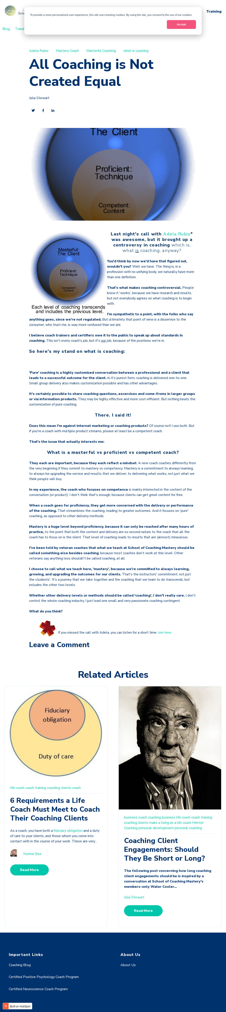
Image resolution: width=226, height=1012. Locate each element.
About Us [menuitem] (128, 965)
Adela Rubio (38, 50)
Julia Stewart (39, 98)
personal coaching (188, 828)
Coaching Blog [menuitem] (20, 965)
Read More (29, 869)
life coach (17, 787)
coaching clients (59, 787)
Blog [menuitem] (6, 28)
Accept (181, 24)
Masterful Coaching (101, 50)
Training (214, 11)
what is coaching (136, 50)
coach (76, 787)
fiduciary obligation (68, 830)
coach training (35, 787)
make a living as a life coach (170, 822)
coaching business (161, 817)
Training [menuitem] (21, 28)
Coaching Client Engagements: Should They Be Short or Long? (164, 849)
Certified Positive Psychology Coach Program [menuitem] (44, 976)
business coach (135, 817)
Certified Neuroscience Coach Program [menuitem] (38, 989)
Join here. (165, 632)
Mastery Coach (67, 50)
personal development (156, 828)
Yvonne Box (32, 853)
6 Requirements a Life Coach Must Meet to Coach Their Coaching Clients (55, 809)
